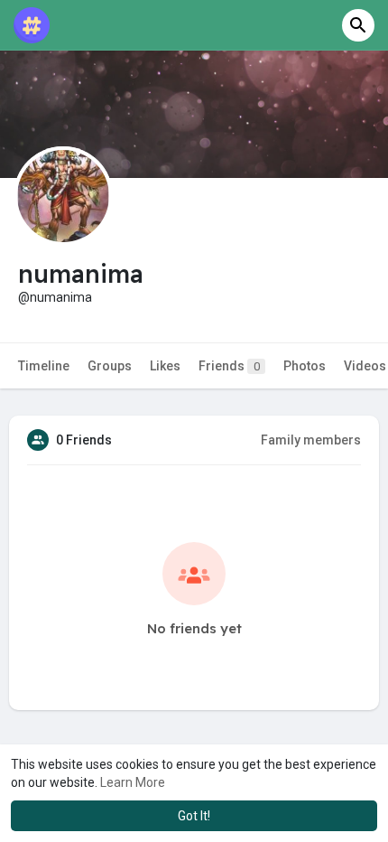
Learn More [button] (132, 782)
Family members (311, 440)
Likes (165, 366)
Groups (110, 366)
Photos (304, 366)
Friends (229, 366)
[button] (358, 25)
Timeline (43, 366)
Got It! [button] (194, 816)
